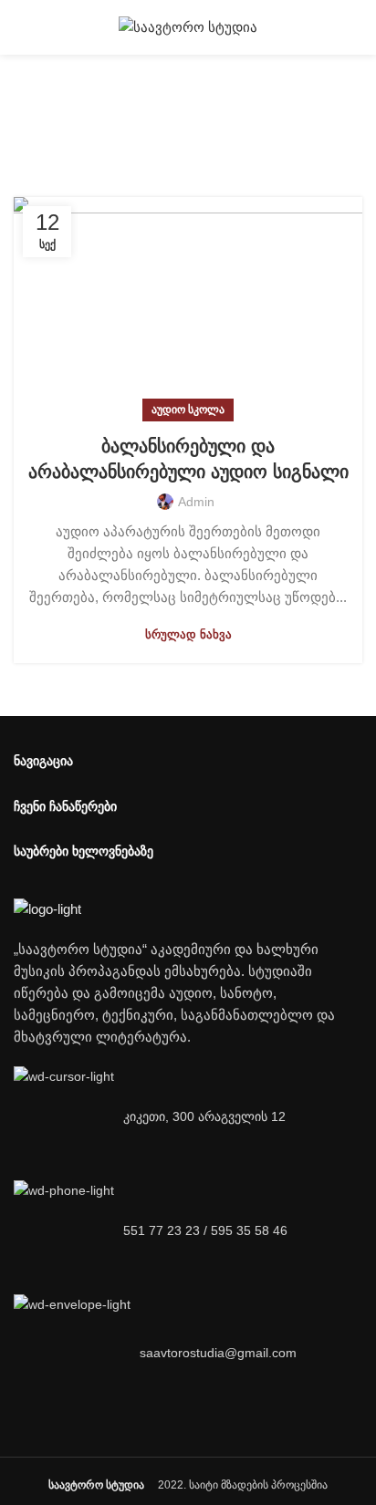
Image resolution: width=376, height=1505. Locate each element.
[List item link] (188, 1230)
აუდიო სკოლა (188, 409)
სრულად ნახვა (188, 634)
